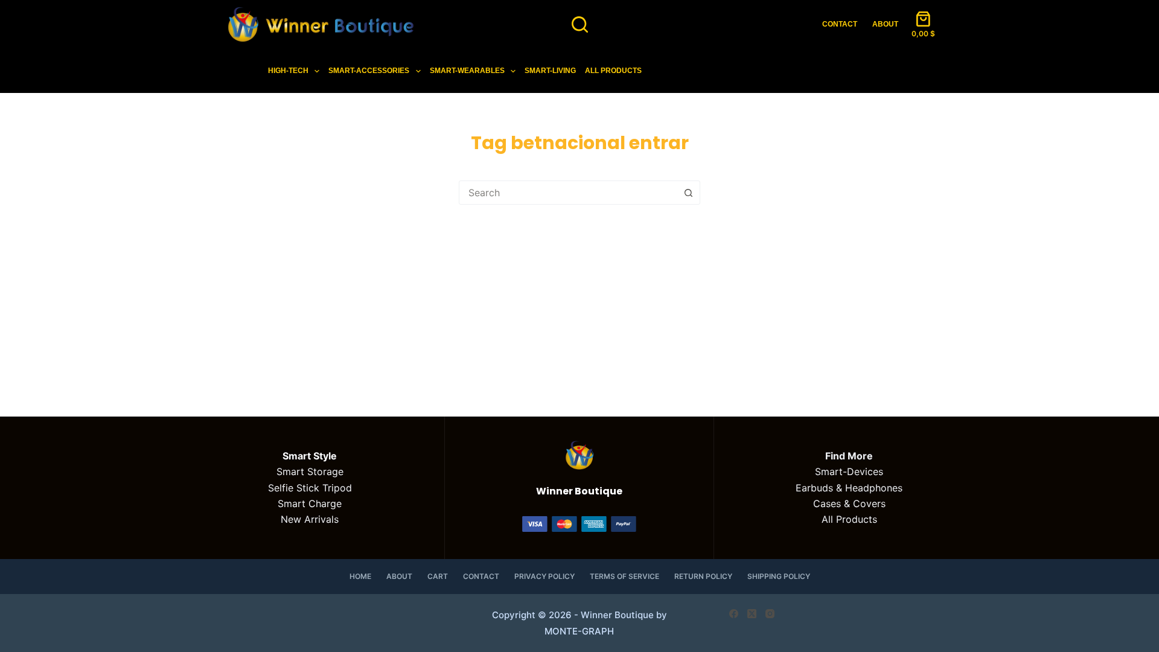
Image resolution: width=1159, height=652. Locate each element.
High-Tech (288, 70)
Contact (839, 24)
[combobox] (568, 193)
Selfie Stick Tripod (310, 488)
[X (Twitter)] (751, 613)
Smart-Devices (849, 471)
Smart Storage (309, 471)
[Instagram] (769, 613)
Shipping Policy (778, 576)
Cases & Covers (849, 503)
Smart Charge (310, 503)
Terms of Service (624, 576)
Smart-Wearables (467, 70)
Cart (437, 576)
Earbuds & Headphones (849, 488)
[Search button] (688, 192)
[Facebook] (733, 613)
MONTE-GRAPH (579, 631)
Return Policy (703, 576)
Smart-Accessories (368, 70)
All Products (613, 70)
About (885, 24)
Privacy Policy (544, 576)
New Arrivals (310, 519)
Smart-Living (550, 70)
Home (360, 576)
